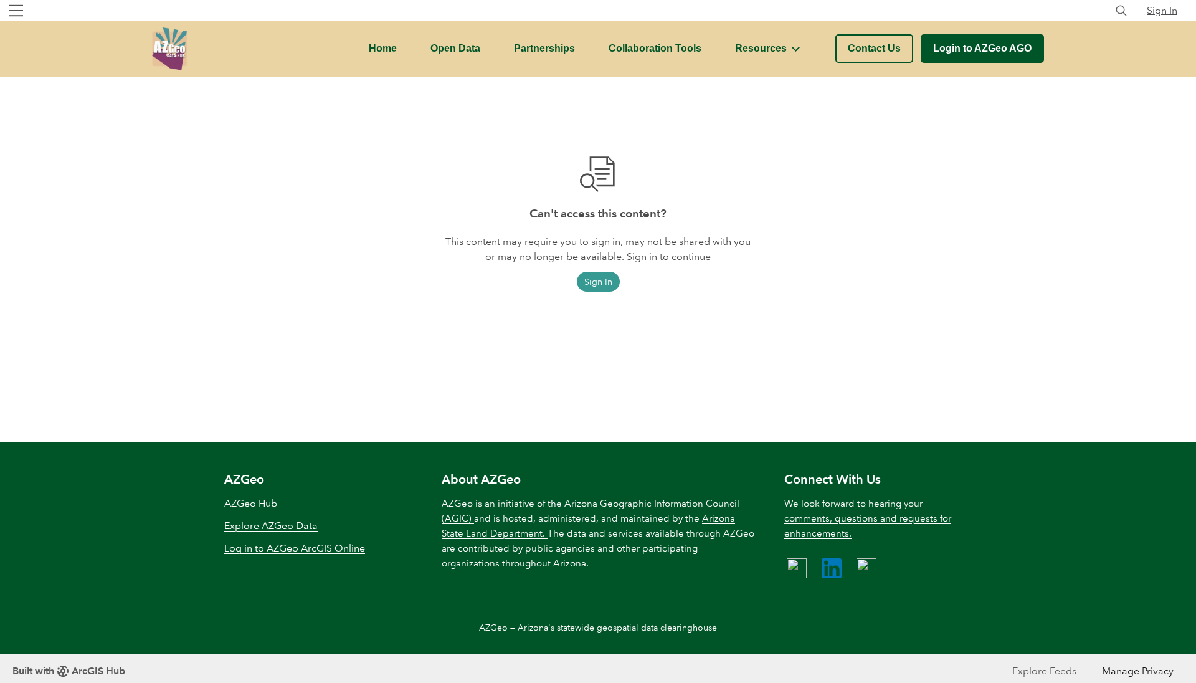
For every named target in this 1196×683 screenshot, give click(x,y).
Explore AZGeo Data (271, 526)
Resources (761, 48)
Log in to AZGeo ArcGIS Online (294, 548)
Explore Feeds (1044, 671)
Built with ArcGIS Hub (68, 671)
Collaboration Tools (655, 48)
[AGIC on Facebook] (796, 568)
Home (383, 48)
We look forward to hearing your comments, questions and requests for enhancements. (867, 518)
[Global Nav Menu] (16, 10)
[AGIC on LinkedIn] (831, 568)
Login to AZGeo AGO (982, 48)
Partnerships (544, 48)
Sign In (1162, 10)
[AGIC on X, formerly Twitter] (866, 568)
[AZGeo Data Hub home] (169, 48)
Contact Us (874, 48)
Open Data (455, 48)
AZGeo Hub (250, 503)
